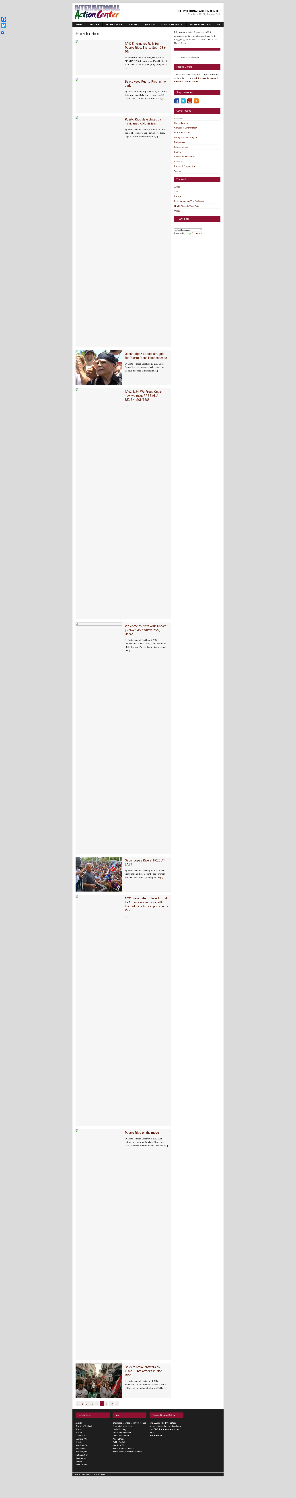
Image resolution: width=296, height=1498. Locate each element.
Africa (177, 186)
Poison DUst (118, 1438)
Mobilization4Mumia (122, 1432)
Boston (79, 1429)
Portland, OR (81, 1451)
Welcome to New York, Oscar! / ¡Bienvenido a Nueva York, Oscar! (146, 630)
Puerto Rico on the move (142, 1133)
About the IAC (114, 24)
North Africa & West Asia (186, 205)
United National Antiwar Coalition (127, 1451)
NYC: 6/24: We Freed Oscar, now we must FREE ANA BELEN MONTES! (143, 396)
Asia (176, 191)
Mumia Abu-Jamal (121, 1435)
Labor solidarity (182, 146)
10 (111, 1403)
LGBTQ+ (178, 151)
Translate (197, 233)
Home (79, 24)
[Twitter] (4, 25)
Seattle (79, 1461)
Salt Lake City (82, 1454)
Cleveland (80, 1435)
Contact (93, 24)
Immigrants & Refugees (185, 137)
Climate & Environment (185, 127)
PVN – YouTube (120, 1442)
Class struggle (181, 122)
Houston (79, 1442)
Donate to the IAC (172, 24)
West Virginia (81, 1464)
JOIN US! (150, 24)
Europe (177, 196)
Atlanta (79, 1422)
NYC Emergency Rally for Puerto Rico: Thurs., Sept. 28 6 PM (145, 47)
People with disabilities (185, 156)
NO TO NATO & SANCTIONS (205, 24)
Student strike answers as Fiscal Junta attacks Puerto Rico (143, 1371)
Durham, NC (81, 1438)
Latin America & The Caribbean (189, 201)
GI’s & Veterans (182, 132)
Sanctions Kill (119, 1445)
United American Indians (123, 1448)
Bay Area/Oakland (84, 1426)
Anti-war (178, 118)
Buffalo (79, 1432)
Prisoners (179, 161)
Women (177, 170)
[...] (126, 67)
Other (177, 210)
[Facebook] (4, 19)
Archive (134, 24)
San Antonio (81, 1458)
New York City (82, 1445)
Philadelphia (81, 1448)
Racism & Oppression (184, 166)
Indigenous (179, 142)
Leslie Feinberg (119, 1429)
